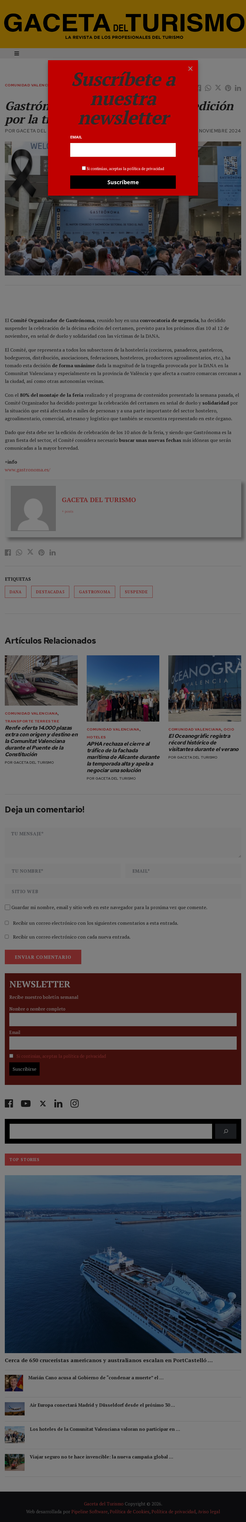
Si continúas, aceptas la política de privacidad (125, 168)
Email (76, 137)
